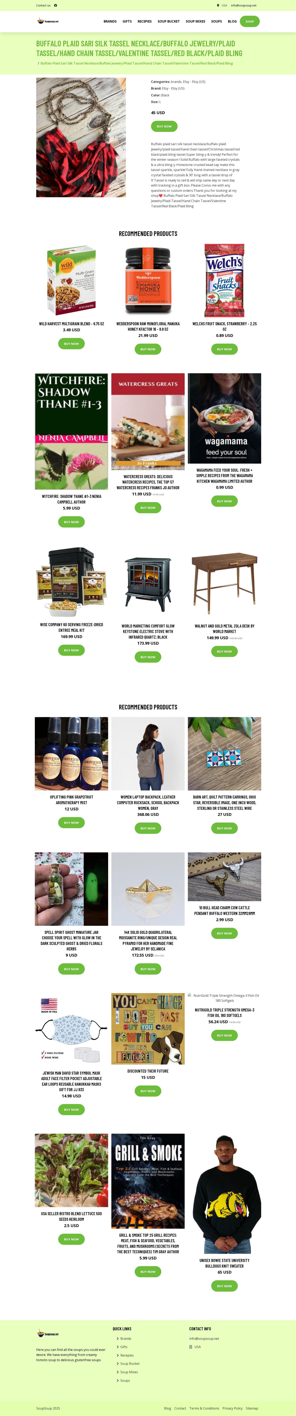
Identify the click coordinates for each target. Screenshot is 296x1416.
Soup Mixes (195, 21)
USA (224, 5)
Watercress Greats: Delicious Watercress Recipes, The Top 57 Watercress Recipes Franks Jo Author (148, 482)
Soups (216, 21)
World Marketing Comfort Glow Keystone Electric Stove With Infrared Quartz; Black (148, 631)
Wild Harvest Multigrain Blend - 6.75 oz (71, 323)
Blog (232, 21)
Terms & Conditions (204, 1408)
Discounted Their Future (148, 1070)
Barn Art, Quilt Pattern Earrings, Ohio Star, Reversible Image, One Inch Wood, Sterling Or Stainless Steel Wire (224, 802)
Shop (250, 21)
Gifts (127, 21)
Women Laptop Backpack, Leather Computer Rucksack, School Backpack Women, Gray (148, 802)
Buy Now (164, 126)
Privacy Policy (233, 1408)
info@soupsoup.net (244, 5)
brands (110, 21)
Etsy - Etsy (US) (194, 81)
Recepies (145, 21)
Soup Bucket (169, 21)
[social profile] (56, 5)
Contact (180, 1408)
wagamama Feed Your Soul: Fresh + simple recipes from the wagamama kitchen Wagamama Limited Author (224, 475)
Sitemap (252, 1408)
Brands (125, 1338)
